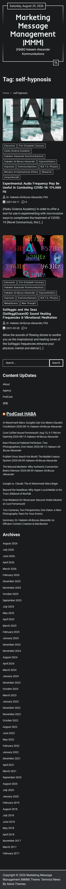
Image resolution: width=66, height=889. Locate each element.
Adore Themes (16, 884)
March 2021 (9, 771)
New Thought (29, 303)
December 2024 (12, 644)
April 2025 (8, 619)
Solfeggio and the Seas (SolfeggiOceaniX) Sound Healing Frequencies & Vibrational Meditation (30, 313)
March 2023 (9, 695)
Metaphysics (11, 303)
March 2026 (9, 568)
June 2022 (9, 733)
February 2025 (11, 631)
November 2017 (12, 840)
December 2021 (12, 758)
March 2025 (9, 625)
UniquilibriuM (11, 177)
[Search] (56, 62)
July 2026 (8, 549)
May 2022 (8, 739)
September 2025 (12, 600)
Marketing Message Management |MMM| (33, 29)
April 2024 (8, 663)
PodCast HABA (21, 413)
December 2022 (12, 707)
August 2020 (10, 783)
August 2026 (10, 543)
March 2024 (9, 669)
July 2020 (8, 790)
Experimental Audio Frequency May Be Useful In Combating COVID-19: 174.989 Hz (32, 187)
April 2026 (8, 562)
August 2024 (10, 657)
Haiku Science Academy (17, 151)
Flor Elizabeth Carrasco (31, 145)
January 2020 (11, 796)
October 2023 (10, 688)
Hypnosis (9, 166)
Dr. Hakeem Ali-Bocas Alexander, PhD (27, 197)
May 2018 (8, 828)
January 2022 (11, 752)
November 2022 (12, 714)
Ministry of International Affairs (21, 172)
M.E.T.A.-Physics (49, 166)
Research (47, 172)
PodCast (8, 396)
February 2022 (11, 745)
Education (9, 145)
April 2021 (8, 764)
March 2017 (9, 846)
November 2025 (12, 587)
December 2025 (12, 581)
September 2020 (12, 777)
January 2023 (11, 701)
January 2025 (11, 638)
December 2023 (12, 682)
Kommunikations (27, 166)
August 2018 (10, 809)
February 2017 (11, 853)
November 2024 (12, 650)
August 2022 (10, 726)
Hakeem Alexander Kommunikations (24, 156)
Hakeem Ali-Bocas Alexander (19, 161)
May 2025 (8, 613)
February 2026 (11, 575)
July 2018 (8, 815)
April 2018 (8, 834)
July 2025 (8, 606)
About (6, 384)
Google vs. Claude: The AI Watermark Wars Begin (30, 483)
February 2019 (11, 802)
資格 (5, 403)
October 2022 (10, 720)
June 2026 (9, 556)
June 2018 (9, 821)
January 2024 (11, 676)
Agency (7, 390)
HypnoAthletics (47, 161)
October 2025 (10, 593)
